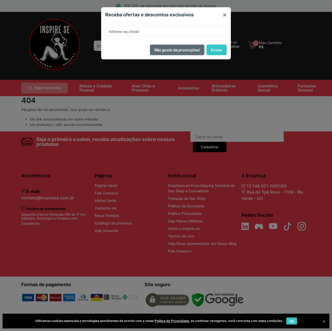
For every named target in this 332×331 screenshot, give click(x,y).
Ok (291, 321)
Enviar (216, 50)
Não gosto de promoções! (177, 50)
